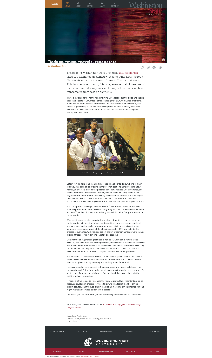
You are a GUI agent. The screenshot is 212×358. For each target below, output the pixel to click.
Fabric (82, 318)
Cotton (76, 318)
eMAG (67, 6)
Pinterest (153, 67)
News (81, 351)
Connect (115, 6)
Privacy (91, 356)
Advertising (106, 332)
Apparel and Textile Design (77, 316)
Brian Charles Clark (58, 66)
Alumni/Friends (106, 351)
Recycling (95, 318)
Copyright (96, 356)
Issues (102, 6)
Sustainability (105, 318)
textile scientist (128, 72)
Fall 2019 (54, 4)
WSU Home (57, 351)
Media (78, 6)
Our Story (155, 332)
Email (159, 67)
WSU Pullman (72, 321)
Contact (130, 332)
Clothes (70, 318)
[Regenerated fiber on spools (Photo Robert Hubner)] (163, 59)
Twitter (147, 67)
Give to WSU (154, 351)
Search (90, 6)
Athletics (130, 351)
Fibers (88, 318)
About (81, 332)
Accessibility (84, 356)
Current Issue (57, 332)
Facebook (141, 67)
